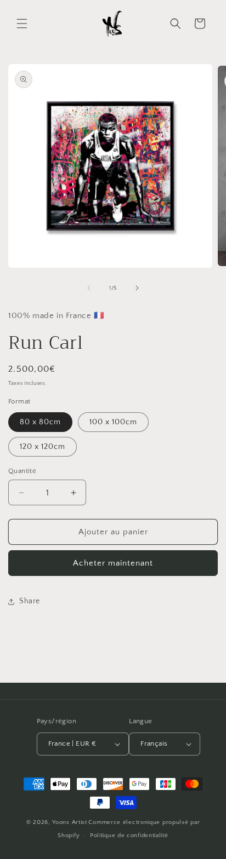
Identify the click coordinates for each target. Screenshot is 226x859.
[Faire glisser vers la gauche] (89, 288)
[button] (22, 23)
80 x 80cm (40, 422)
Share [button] (29, 601)
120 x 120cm (42, 446)
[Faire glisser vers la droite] (137, 288)
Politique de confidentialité (129, 835)
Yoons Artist (69, 822)
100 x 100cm (113, 422)
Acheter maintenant (113, 563)
